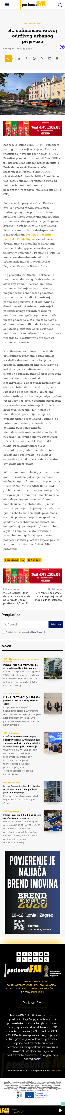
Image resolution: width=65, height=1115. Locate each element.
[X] (41, 58)
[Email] (49, 58)
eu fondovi (34, 559)
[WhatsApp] (34, 58)
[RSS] (40, 959)
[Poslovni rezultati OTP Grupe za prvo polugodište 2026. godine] (53, 668)
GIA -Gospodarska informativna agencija (21, 660)
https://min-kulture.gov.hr (41, 1090)
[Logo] (32, 970)
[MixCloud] (46, 954)
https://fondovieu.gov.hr (23, 1090)
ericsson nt (11, 559)
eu (22, 559)
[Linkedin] (18, 58)
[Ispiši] (57, 58)
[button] (60, 1110)
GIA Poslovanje (32, 23)
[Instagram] (24, 959)
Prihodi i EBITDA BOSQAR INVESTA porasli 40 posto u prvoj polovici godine (21, 700)
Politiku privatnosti (36, 632)
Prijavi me (56, 624)
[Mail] (35, 959)
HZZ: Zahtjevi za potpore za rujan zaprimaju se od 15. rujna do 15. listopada (48, 596)
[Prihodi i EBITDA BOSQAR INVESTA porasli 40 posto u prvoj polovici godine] (53, 703)
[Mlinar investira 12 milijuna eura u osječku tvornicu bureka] (53, 820)
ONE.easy (55, 1070)
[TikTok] (24, 954)
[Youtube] (40, 954)
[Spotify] (18, 954)
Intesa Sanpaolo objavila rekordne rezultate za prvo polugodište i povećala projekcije (21, 789)
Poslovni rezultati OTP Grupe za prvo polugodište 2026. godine (20, 666)
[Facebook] (26, 58)
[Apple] (46, 959)
